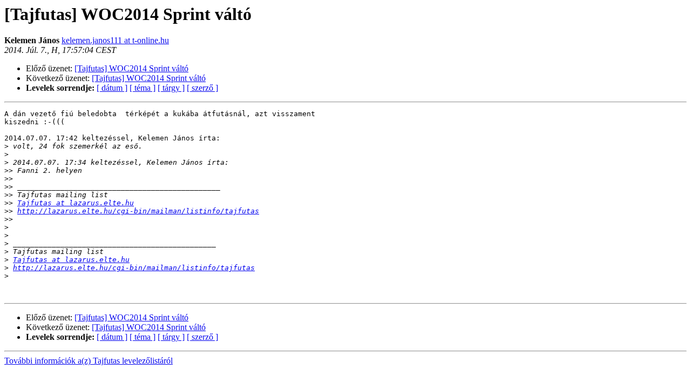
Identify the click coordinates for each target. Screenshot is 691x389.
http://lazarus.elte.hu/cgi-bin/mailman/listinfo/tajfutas (138, 211)
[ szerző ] (202, 87)
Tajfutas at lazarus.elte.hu (75, 203)
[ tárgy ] (171, 87)
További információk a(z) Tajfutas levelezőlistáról (88, 360)
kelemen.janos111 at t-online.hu (115, 40)
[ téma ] (142, 87)
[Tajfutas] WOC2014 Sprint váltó (131, 68)
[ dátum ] (112, 87)
